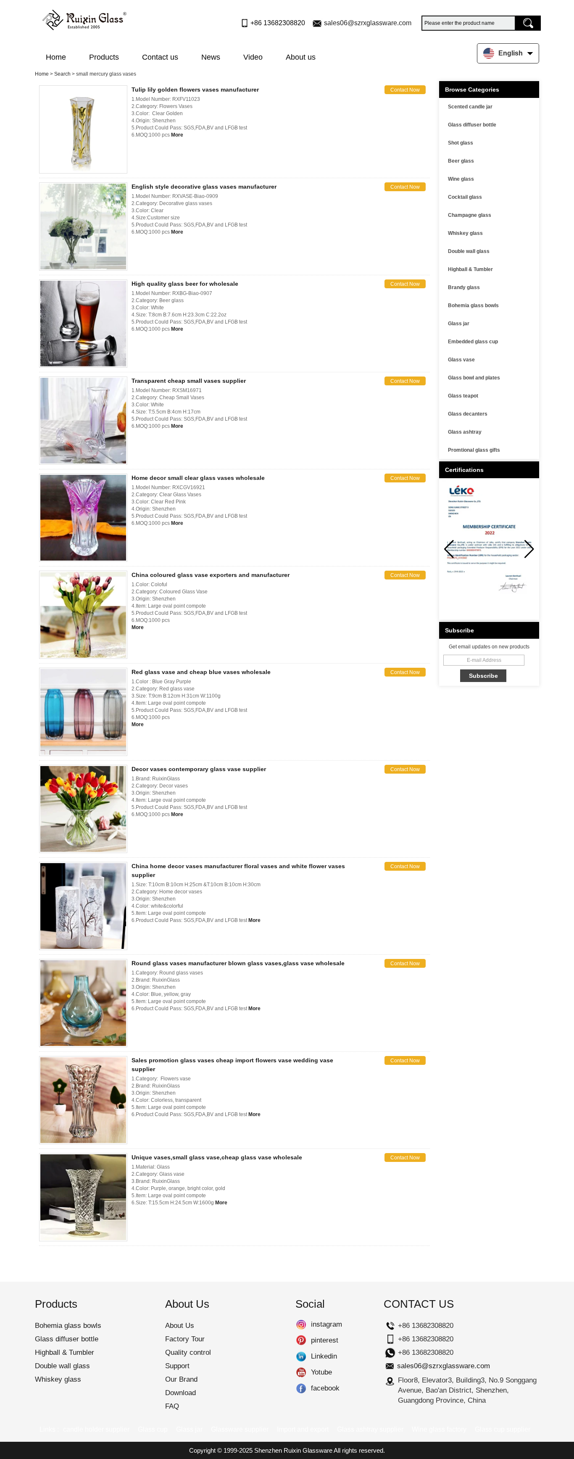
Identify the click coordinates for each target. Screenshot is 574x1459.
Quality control (188, 1352)
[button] (529, 549)
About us (301, 57)
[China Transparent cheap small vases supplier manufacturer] (83, 421)
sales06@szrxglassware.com (367, 22)
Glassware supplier (240, 1429)
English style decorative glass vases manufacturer (204, 186)
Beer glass (461, 161)
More (177, 135)
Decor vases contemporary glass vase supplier (199, 769)
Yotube (301, 1372)
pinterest (301, 1340)
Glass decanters (467, 414)
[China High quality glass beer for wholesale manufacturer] (83, 323)
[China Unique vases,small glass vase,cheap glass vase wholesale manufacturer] (83, 1197)
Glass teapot (463, 396)
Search (62, 74)
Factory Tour (185, 1339)
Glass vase (461, 360)
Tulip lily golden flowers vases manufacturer (195, 89)
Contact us (160, 57)
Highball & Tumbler (470, 269)
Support (177, 1366)
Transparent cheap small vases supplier (189, 380)
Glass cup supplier (502, 1429)
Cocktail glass (465, 197)
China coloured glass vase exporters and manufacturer (211, 574)
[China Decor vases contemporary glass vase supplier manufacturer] (83, 809)
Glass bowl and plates (474, 378)
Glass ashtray (465, 432)
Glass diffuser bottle (472, 125)
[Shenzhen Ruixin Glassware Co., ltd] (84, 18)
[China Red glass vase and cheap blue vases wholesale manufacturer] (83, 712)
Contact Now (405, 90)
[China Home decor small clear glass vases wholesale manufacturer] (83, 518)
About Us (179, 1326)
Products (104, 57)
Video (253, 57)
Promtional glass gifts (474, 450)
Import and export (303, 1429)
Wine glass (461, 179)
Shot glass (460, 143)
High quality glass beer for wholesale (185, 283)
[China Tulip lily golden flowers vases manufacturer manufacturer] (83, 129)
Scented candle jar (470, 107)
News (210, 57)
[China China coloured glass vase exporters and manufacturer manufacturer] (83, 615)
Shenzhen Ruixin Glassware (293, 1450)
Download (180, 1393)
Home (56, 57)
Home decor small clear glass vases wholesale (198, 477)
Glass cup (153, 1429)
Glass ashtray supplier (370, 1429)
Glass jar (458, 324)
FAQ (172, 1406)
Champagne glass (469, 215)
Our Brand (181, 1379)
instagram (301, 1324)
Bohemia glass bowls (473, 305)
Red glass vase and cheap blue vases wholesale (201, 672)
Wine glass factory (439, 1429)
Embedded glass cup (473, 342)
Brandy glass (464, 287)
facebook (301, 1388)
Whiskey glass (465, 233)
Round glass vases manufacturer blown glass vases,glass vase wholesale (238, 963)
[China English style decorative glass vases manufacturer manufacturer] (83, 226)
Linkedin (301, 1356)
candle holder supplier (96, 1429)
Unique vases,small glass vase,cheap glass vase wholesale (217, 1157)
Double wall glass (469, 251)
